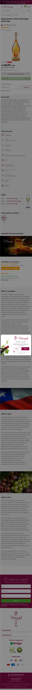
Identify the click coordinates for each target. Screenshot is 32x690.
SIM (25, 348)
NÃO (16, 348)
